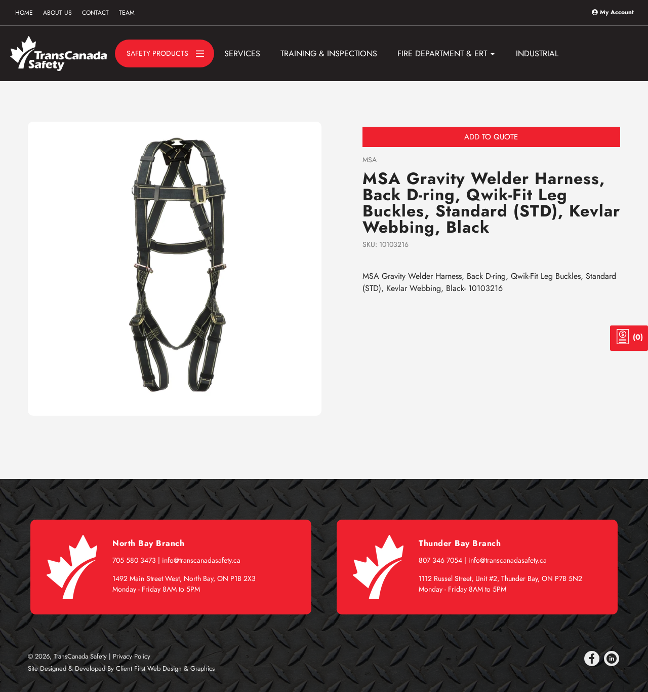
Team (127, 12)
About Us (57, 12)
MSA (369, 160)
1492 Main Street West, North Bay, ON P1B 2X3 (184, 578)
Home (24, 12)
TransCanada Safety (80, 656)
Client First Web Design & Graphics (165, 668)
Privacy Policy (131, 656)
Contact (95, 12)
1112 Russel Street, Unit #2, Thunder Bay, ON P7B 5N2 (500, 578)
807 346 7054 (440, 560)
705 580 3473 (134, 560)
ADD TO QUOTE (491, 136)
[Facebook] (591, 658)
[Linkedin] (611, 658)
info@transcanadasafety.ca (201, 560)
